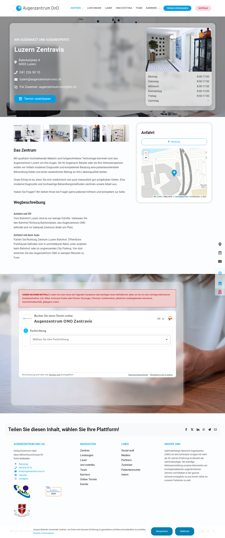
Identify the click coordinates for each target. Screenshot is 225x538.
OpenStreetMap (182, 196)
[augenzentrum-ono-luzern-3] (86, 126)
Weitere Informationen (43, 533)
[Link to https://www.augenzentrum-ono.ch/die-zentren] (220, 244)
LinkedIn (23, 475)
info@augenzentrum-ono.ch (32, 471)
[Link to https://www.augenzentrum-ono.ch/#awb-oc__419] (220, 292)
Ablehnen (184, 531)
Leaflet (159, 196)
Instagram (23, 478)
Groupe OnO (172, 444)
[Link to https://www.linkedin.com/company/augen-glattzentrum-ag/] (220, 283)
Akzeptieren (162, 531)
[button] (174, 173)
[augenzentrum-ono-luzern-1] (27, 126)
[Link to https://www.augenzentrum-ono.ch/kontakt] (220, 261)
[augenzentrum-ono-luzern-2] (56, 126)
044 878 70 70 (25, 467)
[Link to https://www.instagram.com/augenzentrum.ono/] (220, 273)
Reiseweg (23, 464)
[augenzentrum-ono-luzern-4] (115, 126)
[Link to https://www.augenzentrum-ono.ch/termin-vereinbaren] (220, 253)
